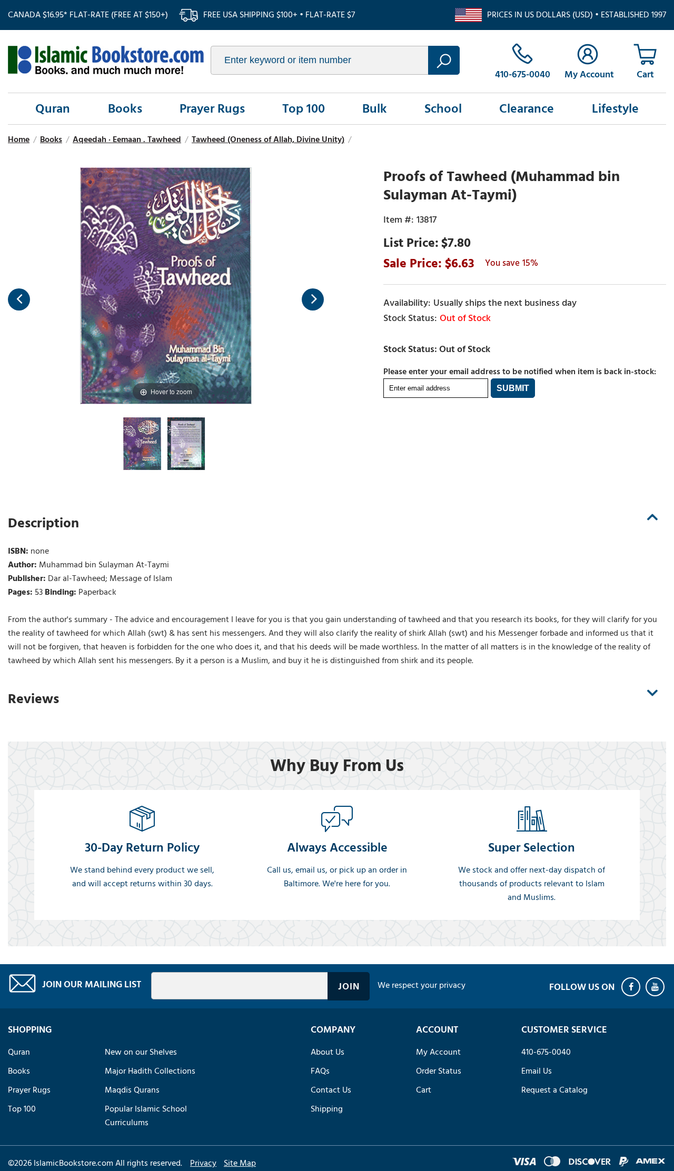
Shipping (327, 1109)
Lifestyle (615, 108)
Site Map (240, 1163)
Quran (52, 108)
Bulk (374, 108)
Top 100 (303, 108)
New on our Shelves (141, 1052)
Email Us (536, 1071)
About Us (327, 1052)
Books (125, 108)
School (443, 108)
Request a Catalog (554, 1090)
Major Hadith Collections (150, 1071)
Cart (423, 1090)
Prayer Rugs (212, 108)
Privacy (203, 1163)
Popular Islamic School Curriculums (146, 1115)
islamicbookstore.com (106, 60)
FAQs (320, 1071)
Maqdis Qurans (132, 1090)
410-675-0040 (546, 1052)
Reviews (33, 699)
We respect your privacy (421, 985)
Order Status (438, 1071)
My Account (438, 1052)
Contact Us (331, 1090)
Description (43, 523)
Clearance (526, 108)
